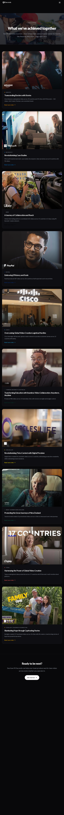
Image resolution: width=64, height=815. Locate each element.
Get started (31, 677)
